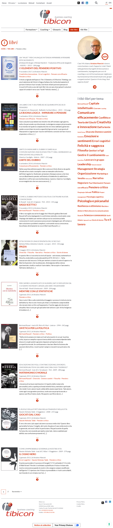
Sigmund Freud (87, 220)
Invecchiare (81, 160)
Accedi (49, 3)
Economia (81, 137)
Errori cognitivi (44, 74)
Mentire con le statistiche (36, 291)
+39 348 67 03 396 (48, 512)
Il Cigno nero (27, 454)
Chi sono (11, 3)
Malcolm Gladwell (96, 164)
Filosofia (30, 252)
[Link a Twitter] (79, 3)
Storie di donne (62, 252)
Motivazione (88, 178)
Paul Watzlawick (96, 183)
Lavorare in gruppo (94, 159)
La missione (22, 3)
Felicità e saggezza (91, 145)
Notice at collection (42, 525)
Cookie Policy (81, 504)
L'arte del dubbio (30, 160)
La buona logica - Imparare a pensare (43, 112)
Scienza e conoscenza (95, 215)
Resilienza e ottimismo (89, 206)
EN (110, 3)
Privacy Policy (81, 502)
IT (106, 3)
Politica (49, 334)
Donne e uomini (46, 378)
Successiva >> (17, 491)
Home (4, 3)
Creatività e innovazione (28, 74)
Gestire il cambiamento (91, 155)
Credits (79, 506)
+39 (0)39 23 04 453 (47, 510)
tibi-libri (74, 29)
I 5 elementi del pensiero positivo (40, 68)
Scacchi (81, 215)
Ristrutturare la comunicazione (96, 211)
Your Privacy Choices (64, 525)
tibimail (31, 3)
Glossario (57, 29)
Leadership (84, 164)
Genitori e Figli (96, 150)
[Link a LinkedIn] (87, 3)
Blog (65, 29)
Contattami (40, 3)
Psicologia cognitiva (95, 197)
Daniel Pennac (81, 132)
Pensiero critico (25, 77)
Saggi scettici (28, 204)
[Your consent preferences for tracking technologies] (109, 524)
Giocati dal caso (29, 414)
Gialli (107, 155)
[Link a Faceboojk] (83, 3)
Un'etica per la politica (34, 328)
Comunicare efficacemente (29, 166)
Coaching (44, 29)
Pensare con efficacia (59, 74)
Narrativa (38, 252)
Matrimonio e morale (33, 372)
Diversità (22, 252)
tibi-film (83, 29)
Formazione (31, 29)
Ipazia (23, 246)
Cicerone (97, 108)
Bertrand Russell (25, 210)
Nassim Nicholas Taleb (27, 420)
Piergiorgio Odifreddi (84, 192)
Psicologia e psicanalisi (93, 201)
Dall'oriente (103, 127)
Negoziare (83, 182)
